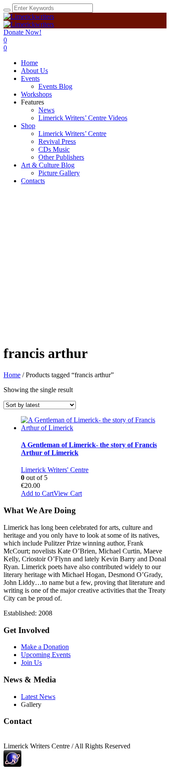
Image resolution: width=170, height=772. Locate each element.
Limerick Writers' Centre (54, 469)
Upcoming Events (46, 654)
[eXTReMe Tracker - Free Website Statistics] (12, 764)
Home (11, 375)
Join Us (31, 662)
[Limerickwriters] (28, 20)
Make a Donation (45, 646)
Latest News (38, 696)
